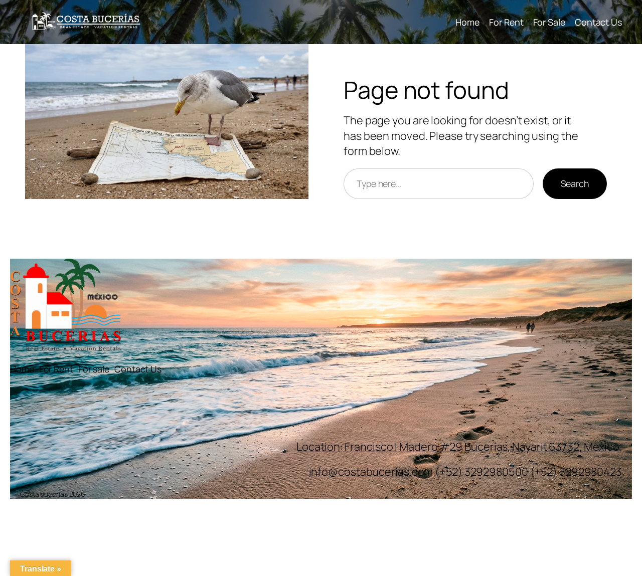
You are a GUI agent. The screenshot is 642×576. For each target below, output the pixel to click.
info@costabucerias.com (371, 471)
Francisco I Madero (392, 446)
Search (575, 183)
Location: (320, 446)
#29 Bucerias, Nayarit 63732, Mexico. (531, 446)
